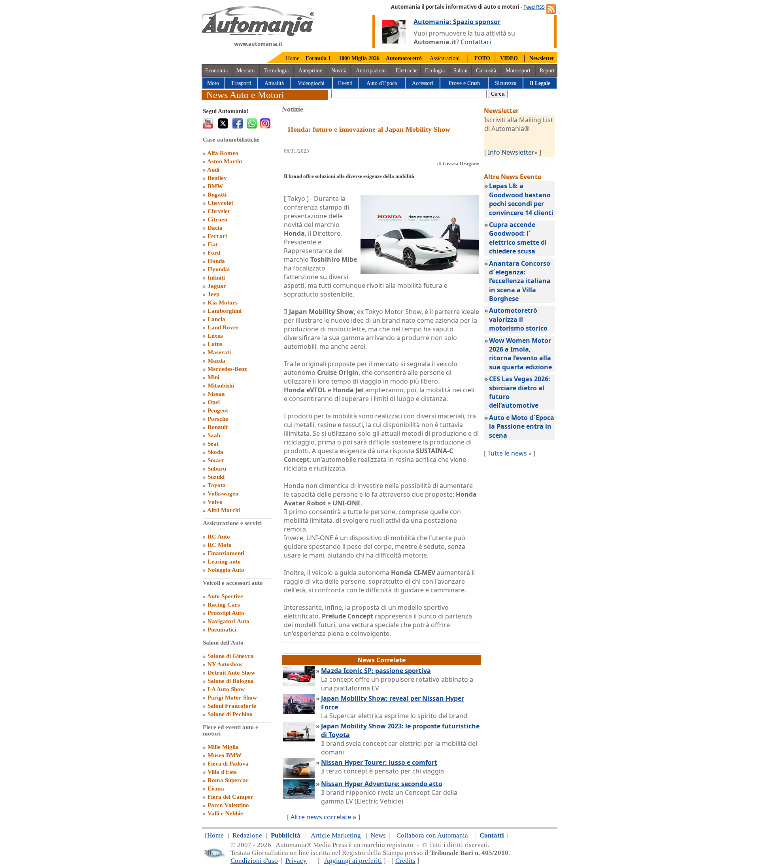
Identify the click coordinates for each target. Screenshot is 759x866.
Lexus (215, 336)
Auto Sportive (225, 596)
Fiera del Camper (230, 797)
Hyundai (219, 269)
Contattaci (476, 42)
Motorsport (518, 71)
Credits (405, 860)
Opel (214, 402)
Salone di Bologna (231, 681)
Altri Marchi (223, 510)
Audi (213, 169)
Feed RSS (534, 6)
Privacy (296, 860)
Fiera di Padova (228, 763)
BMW (215, 186)
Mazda (216, 360)
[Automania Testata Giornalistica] (258, 34)
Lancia (216, 319)
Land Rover (223, 327)
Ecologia (435, 71)
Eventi (345, 83)
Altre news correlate (321, 817)
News (378, 835)
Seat (213, 444)
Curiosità (486, 71)
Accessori (422, 83)
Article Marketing (336, 835)
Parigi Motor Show (232, 697)
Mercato (245, 71)
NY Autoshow (225, 664)
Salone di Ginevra (231, 656)
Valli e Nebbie (225, 813)
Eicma (216, 788)
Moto (213, 83)
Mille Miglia (223, 747)
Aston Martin (224, 161)
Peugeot (218, 410)
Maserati (219, 352)
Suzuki (216, 477)
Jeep (213, 294)
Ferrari (217, 236)
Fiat (213, 244)
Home (292, 58)
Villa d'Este (222, 772)
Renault (218, 427)
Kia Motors (223, 302)
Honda (216, 261)
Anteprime (310, 71)
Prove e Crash (464, 83)
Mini (213, 377)
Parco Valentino (228, 805)
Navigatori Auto (228, 621)
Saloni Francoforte (232, 706)
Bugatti (217, 194)
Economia (216, 71)
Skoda (215, 452)
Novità (338, 71)
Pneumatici (222, 629)
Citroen (217, 219)
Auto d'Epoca (381, 83)
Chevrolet (220, 203)
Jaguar (217, 286)
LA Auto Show (226, 689)
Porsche (218, 419)
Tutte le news (507, 453)
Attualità (274, 83)
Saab (214, 435)
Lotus (215, 344)
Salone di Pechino (230, 714)
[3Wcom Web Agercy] (214, 856)
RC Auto (219, 536)
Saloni (460, 71)
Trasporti (241, 83)
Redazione (247, 835)
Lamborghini (225, 311)
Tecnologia (276, 71)
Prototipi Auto (226, 613)
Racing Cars (224, 604)
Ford (214, 253)
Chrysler (219, 211)
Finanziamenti (226, 553)
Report (547, 71)
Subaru (217, 468)
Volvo (215, 502)
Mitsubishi (221, 385)
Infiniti (216, 277)
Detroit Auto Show (231, 672)
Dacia (215, 228)
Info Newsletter (511, 152)
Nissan (216, 394)
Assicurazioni (445, 58)
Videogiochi (311, 83)
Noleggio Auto (226, 570)
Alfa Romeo (222, 153)
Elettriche (406, 71)
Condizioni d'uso (254, 860)
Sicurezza (505, 83)
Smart (216, 460)
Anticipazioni (371, 71)
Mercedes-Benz (227, 369)
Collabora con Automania (432, 835)
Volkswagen (223, 493)
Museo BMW (225, 755)
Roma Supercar (228, 780)
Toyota (217, 485)
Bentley (217, 178)
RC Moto (220, 545)
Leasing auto (224, 561)
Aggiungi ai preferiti (353, 860)
